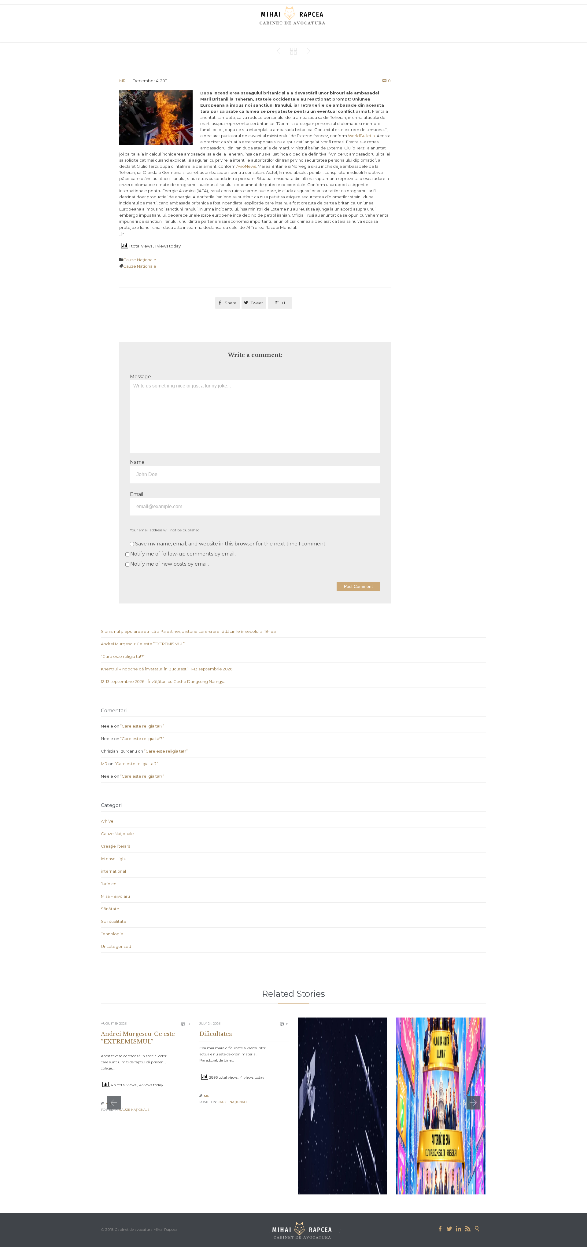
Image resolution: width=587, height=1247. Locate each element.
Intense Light (113, 858)
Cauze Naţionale (139, 259)
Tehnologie (112, 933)
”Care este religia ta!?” (123, 656)
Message (140, 377)
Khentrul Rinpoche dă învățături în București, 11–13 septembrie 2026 (166, 668)
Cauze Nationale (139, 266)
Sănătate (110, 908)
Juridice (108, 883)
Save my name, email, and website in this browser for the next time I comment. (230, 544)
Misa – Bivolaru (115, 896)
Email (136, 494)
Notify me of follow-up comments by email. (183, 554)
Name (137, 462)
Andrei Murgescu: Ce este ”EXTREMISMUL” (143, 643)
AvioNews (246, 166)
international (113, 871)
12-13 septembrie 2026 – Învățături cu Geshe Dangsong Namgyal (164, 681)
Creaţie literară (116, 846)
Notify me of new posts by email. (169, 564)
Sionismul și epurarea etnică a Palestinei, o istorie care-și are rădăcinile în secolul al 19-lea (188, 631)
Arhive (107, 821)
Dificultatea (215, 1034)
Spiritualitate (113, 921)
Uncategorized (116, 946)
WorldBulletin (361, 135)
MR (122, 80)
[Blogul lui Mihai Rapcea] (293, 15)
